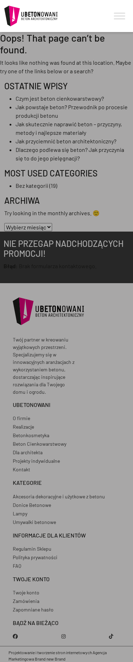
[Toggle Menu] (119, 16)
